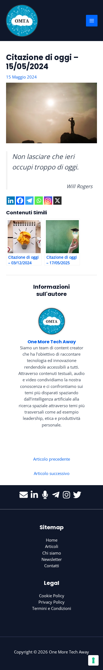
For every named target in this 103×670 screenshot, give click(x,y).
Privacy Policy (51, 602)
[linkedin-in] (35, 495)
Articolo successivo (51, 473)
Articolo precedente (51, 459)
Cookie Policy (51, 595)
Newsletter (51, 559)
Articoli (51, 546)
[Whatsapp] (39, 200)
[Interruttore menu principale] (92, 20)
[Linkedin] (11, 200)
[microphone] (46, 495)
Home (51, 540)
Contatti (51, 565)
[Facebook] (20, 200)
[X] (57, 200)
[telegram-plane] (57, 495)
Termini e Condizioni (51, 608)
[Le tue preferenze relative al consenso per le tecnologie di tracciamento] (93, 660)
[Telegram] (29, 200)
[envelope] (25, 495)
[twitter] (78, 495)
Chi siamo (51, 553)
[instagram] (67, 495)
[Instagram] (48, 200)
